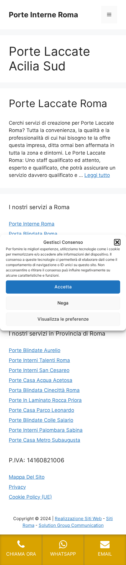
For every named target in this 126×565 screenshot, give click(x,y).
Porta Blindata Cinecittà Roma (44, 390)
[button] (117, 242)
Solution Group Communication (71, 525)
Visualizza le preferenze (63, 319)
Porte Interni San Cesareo (39, 370)
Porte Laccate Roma (58, 103)
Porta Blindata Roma (33, 234)
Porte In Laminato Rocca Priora (45, 400)
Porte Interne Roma (43, 14)
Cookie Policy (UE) (30, 497)
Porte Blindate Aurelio (34, 350)
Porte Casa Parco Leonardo (41, 410)
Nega (63, 303)
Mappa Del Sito (27, 477)
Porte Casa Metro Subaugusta (44, 440)
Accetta (63, 287)
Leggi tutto (97, 175)
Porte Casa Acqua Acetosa (40, 380)
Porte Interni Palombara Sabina (46, 430)
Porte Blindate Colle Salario (41, 420)
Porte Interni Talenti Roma (39, 360)
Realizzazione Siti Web (78, 518)
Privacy (17, 487)
